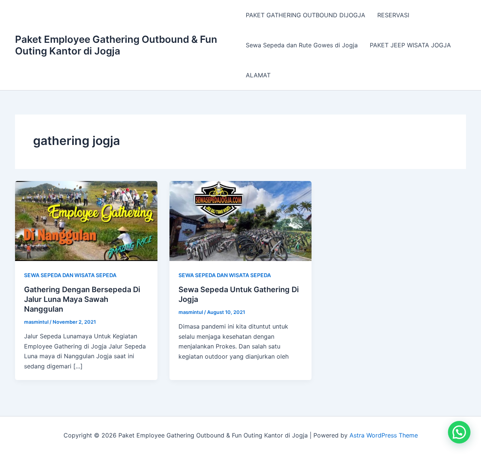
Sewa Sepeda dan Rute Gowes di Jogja (302, 45)
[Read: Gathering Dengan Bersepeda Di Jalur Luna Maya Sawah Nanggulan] (86, 220)
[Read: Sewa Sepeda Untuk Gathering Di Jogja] (240, 220)
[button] (459, 432)
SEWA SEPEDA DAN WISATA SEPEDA (70, 275)
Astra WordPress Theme (383, 435)
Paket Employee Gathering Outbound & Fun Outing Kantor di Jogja (116, 45)
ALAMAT (258, 75)
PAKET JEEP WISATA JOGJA (410, 45)
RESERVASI (393, 15)
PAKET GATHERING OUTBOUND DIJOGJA (305, 15)
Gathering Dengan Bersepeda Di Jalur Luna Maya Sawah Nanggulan (82, 299)
